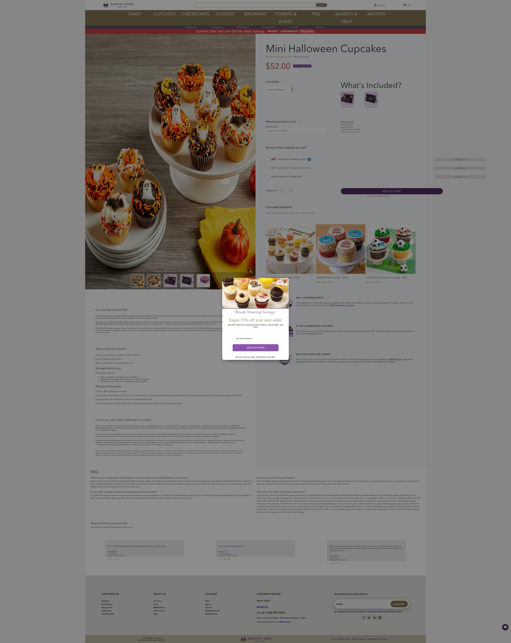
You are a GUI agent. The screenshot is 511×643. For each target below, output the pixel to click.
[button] (256, 347)
